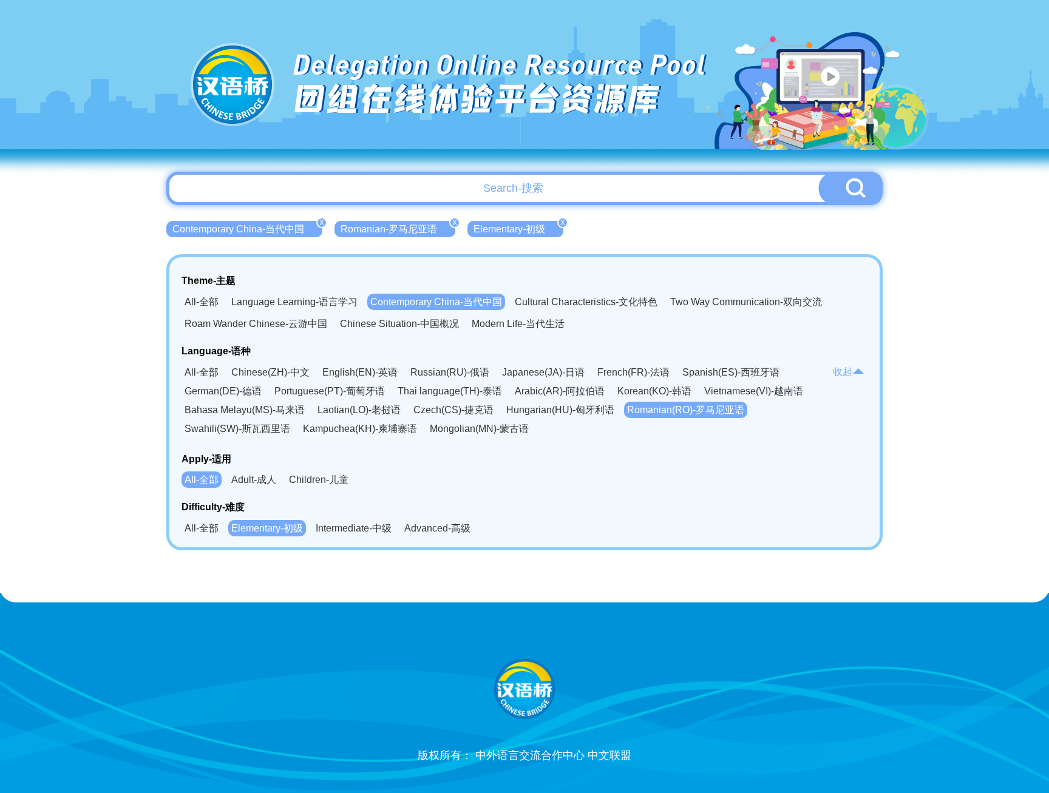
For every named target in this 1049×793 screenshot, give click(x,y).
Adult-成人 (253, 479)
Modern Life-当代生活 (518, 324)
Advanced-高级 (437, 528)
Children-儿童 (318, 479)
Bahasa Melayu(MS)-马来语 (245, 410)
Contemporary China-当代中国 (247, 227)
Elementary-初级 (518, 227)
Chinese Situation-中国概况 (399, 324)
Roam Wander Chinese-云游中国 (256, 324)
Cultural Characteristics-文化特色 (586, 302)
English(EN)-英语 (360, 372)
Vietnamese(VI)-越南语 (753, 391)
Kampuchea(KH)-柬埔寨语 (360, 428)
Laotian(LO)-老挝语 (359, 410)
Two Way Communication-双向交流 (746, 302)
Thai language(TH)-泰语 (450, 391)
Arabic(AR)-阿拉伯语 (560, 391)
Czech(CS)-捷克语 (453, 410)
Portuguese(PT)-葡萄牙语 (329, 391)
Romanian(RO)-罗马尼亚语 (685, 410)
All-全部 (202, 302)
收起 (842, 371)
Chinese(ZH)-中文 (270, 372)
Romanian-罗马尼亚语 (398, 227)
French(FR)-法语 (633, 372)
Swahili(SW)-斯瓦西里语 (237, 428)
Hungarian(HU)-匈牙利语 (560, 410)
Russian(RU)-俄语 (449, 372)
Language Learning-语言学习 (294, 302)
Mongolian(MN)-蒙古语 (479, 428)
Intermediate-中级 (354, 528)
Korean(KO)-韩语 (654, 391)
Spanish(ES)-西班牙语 (730, 372)
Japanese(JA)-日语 (543, 372)
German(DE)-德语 (223, 391)
